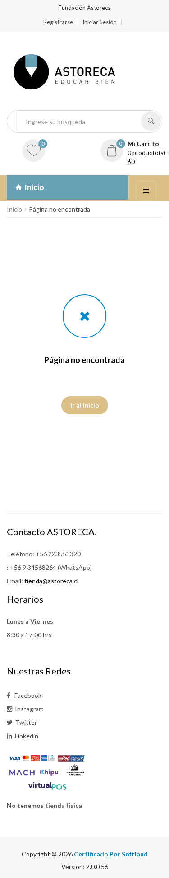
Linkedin (25, 736)
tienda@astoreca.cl (51, 581)
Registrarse (58, 22)
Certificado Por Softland (111, 854)
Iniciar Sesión (99, 22)
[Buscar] (151, 121)
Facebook (25, 695)
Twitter (25, 722)
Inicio (33, 187)
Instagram (28, 709)
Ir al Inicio (84, 405)
